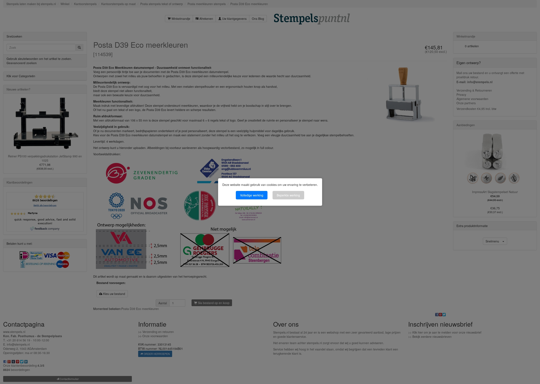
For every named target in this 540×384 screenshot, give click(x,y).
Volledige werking (251, 195)
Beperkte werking (288, 195)
